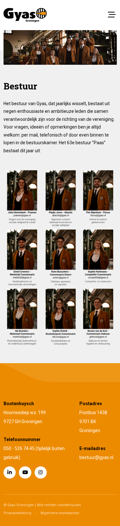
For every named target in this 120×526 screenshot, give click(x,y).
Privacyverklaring (17, 513)
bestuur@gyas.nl (96, 457)
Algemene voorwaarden (59, 513)
